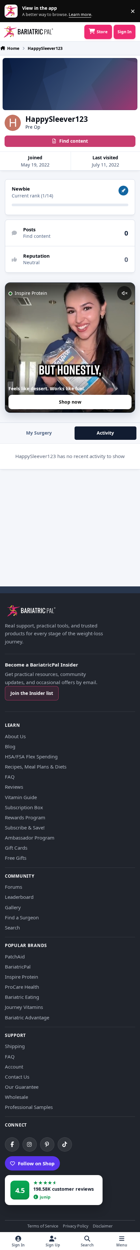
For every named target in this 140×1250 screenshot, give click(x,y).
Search (12, 927)
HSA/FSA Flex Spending (31, 756)
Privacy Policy (75, 1226)
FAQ (10, 776)
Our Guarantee (21, 1087)
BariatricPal (18, 966)
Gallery (13, 907)
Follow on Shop (36, 1163)
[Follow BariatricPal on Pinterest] (47, 1144)
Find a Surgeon (22, 917)
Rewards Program (25, 817)
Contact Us (17, 1076)
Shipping (15, 1046)
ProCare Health (22, 987)
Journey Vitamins (24, 1007)
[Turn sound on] (124, 293)
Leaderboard (19, 897)
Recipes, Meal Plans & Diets (35, 766)
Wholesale (16, 1097)
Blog (10, 746)
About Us (15, 736)
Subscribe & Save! (25, 827)
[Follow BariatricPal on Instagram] (29, 1144)
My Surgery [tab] (39, 433)
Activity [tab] (105, 433)
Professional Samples (29, 1107)
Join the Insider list (31, 693)
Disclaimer (103, 1226)
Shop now (70, 402)
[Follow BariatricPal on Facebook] (12, 1144)
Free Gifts (15, 858)
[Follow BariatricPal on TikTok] (65, 1144)
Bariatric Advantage (27, 1017)
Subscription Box (24, 807)
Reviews (14, 786)
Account (14, 1066)
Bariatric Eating (22, 997)
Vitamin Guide (21, 797)
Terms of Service (42, 1226)
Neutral (31, 262)
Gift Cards (16, 847)
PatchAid (15, 956)
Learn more (12, 11)
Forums (13, 887)
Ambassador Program (29, 837)
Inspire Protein (21, 976)
